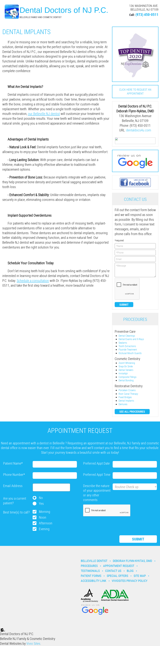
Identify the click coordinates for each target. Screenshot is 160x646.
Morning (44, 511)
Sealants (123, 342)
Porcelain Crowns (127, 390)
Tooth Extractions (127, 346)
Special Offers (117, 576)
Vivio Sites (33, 643)
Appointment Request (118, 566)
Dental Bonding (126, 380)
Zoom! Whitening (127, 363)
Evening (44, 529)
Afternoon (45, 523)
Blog (130, 571)
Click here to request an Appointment (135, 91)
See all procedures (132, 411)
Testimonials (90, 571)
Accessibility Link (93, 581)
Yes (41, 503)
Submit (124, 304)
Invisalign (123, 373)
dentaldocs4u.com (138, 130)
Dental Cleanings (127, 335)
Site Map (140, 576)
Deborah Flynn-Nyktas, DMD (132, 561)
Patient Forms (91, 576)
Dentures (123, 404)
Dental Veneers (126, 370)
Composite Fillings (127, 377)
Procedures (89, 566)
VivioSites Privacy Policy (129, 581)
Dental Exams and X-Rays (131, 339)
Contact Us (113, 571)
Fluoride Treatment (128, 349)
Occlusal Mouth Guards (130, 353)
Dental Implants (126, 400)
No (41, 497)
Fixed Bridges (125, 397)
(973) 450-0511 (146, 14)
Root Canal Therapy (128, 393)
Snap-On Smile (126, 366)
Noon (42, 517)
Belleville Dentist (94, 561)
